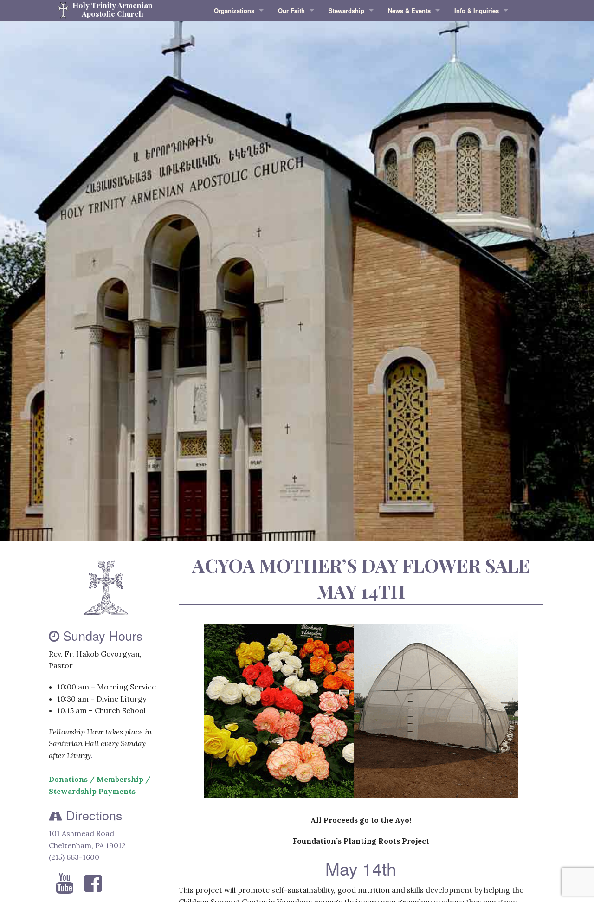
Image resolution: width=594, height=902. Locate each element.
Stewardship (346, 10)
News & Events (409, 10)
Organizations (234, 10)
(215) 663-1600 (74, 857)
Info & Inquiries (476, 10)
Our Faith (291, 10)
